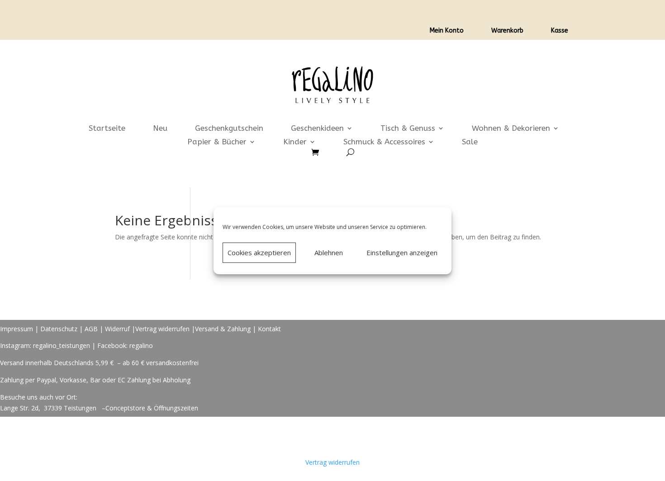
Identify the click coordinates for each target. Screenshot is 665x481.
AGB (91, 328)
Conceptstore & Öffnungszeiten (151, 408)
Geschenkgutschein (229, 129)
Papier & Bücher (217, 142)
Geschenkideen (317, 129)
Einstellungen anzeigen (401, 252)
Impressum (16, 328)
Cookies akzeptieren (259, 252)
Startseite (107, 129)
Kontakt (269, 328)
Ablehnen (328, 252)
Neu (160, 129)
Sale (470, 142)
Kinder (295, 142)
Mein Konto (447, 31)
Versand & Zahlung (223, 328)
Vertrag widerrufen (162, 328)
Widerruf (117, 328)
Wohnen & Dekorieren (511, 129)
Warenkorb (507, 31)
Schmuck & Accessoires (384, 142)
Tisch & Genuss (407, 129)
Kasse (559, 31)
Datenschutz (58, 328)
